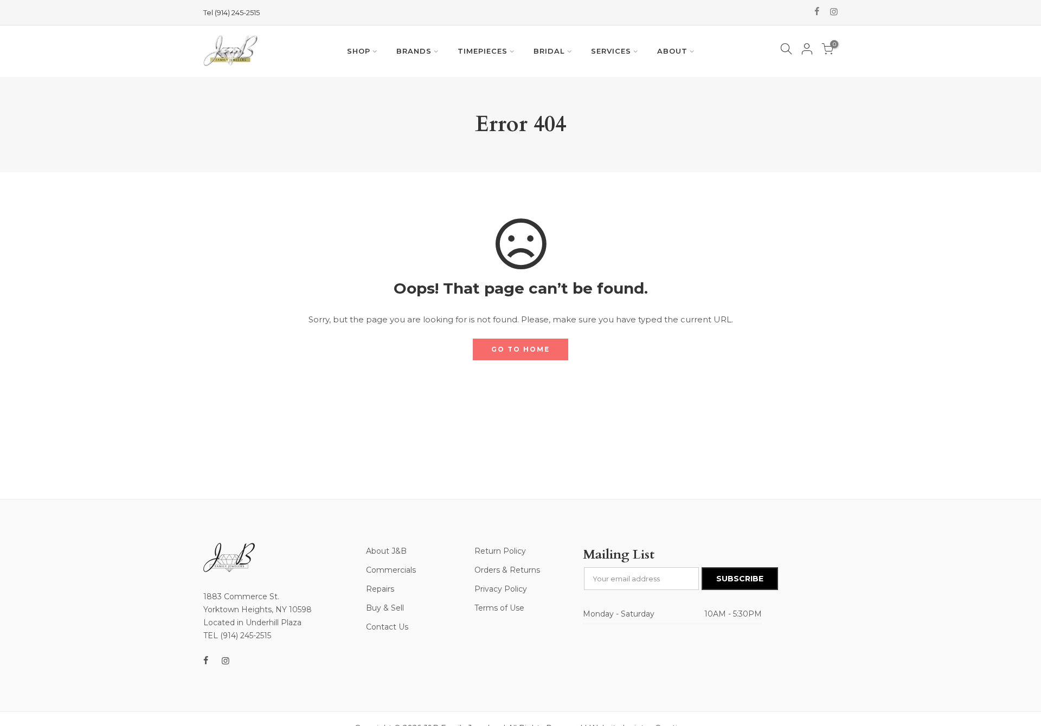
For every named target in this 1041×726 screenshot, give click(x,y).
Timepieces (482, 51)
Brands (414, 51)
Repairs (380, 589)
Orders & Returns (507, 570)
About (672, 51)
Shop (358, 51)
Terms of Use (499, 608)
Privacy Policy (500, 589)
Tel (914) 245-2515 (231, 12)
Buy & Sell (385, 608)
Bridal (549, 51)
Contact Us (387, 627)
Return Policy (500, 551)
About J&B (386, 551)
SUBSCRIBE (739, 579)
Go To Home (520, 349)
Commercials (391, 570)
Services (611, 51)
